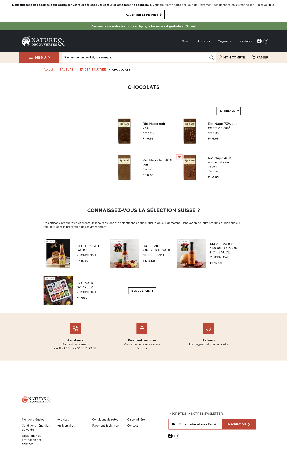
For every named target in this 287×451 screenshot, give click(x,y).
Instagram (266, 41)
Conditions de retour (105, 419)
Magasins (224, 41)
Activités (203, 41)
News (186, 41)
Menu (40, 57)
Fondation (245, 41)
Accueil (48, 69)
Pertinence (227, 111)
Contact (132, 425)
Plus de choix (140, 291)
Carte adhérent (137, 419)
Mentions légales (33, 419)
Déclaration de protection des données (32, 439)
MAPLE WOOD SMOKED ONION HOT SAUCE (224, 248)
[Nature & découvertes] (43, 40)
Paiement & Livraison (106, 425)
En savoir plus (265, 4)
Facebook (259, 41)
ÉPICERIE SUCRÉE (93, 69)
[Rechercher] (211, 57)
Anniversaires (66, 425)
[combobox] (139, 57)
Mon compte (234, 57)
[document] (143, 11)
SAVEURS (66, 69)
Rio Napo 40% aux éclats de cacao (219, 162)
